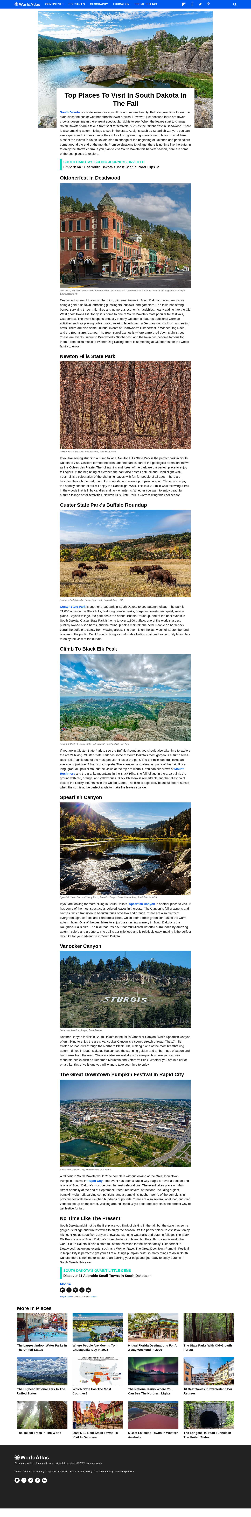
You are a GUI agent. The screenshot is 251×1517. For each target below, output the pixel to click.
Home (18, 1471)
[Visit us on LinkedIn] (44, 1480)
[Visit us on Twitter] (30, 1480)
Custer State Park (73, 606)
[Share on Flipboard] (62, 1290)
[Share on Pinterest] (82, 1290)
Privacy (40, 1471)
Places (94, 1296)
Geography (99, 4)
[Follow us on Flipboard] (17, 1480)
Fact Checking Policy (81, 1471)
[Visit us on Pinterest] (37, 1480)
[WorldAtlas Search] (234, 4)
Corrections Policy (103, 1471)
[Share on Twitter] (75, 1290)
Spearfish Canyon (142, 904)
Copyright (51, 1471)
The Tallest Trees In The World (39, 1433)
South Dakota (70, 112)
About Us (63, 1471)
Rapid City (95, 1181)
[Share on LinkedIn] (88, 1290)
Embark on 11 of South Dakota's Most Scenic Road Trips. (109, 167)
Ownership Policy (124, 1471)
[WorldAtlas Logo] (29, 4)
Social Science (146, 4)
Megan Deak (66, 1296)
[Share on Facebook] (69, 1290)
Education (121, 4)
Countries (76, 4)
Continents (54, 4)
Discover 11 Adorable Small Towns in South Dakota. (105, 1276)
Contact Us (29, 1471)
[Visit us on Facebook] (23, 1480)
